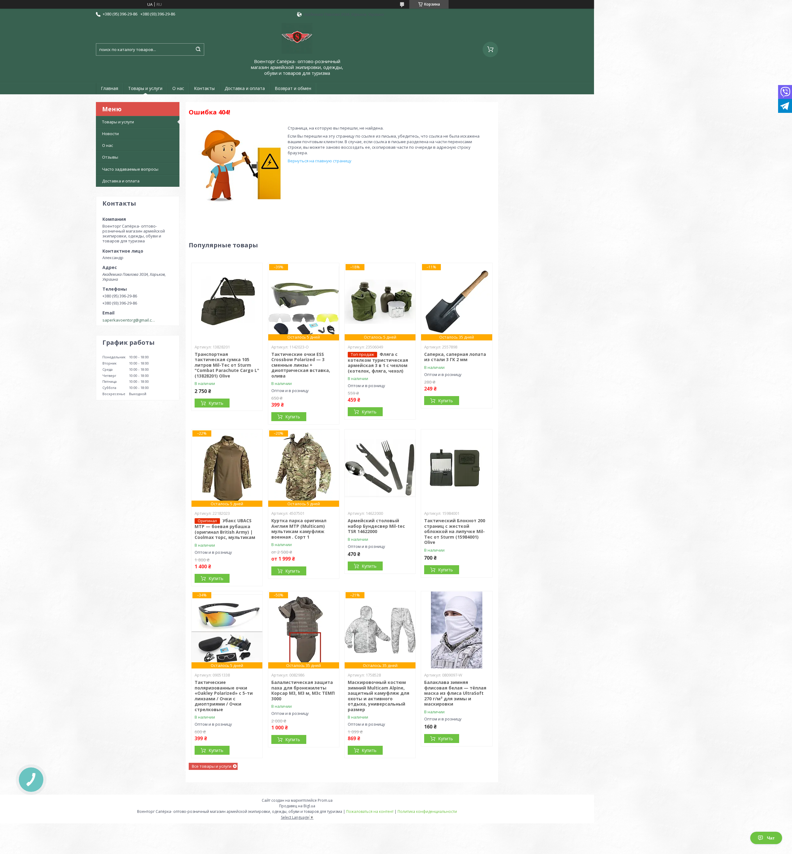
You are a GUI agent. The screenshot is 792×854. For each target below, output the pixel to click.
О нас (178, 88)
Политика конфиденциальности (427, 811)
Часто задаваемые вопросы (130, 169)
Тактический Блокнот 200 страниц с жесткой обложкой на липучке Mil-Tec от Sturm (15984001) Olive (454, 531)
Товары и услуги (145, 88)
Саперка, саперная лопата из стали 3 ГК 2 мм (455, 357)
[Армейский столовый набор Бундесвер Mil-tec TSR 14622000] (380, 468)
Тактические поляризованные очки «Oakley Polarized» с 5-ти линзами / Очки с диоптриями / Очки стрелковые (224, 695)
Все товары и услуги (211, 766)
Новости (110, 133)
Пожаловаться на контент (370, 811)
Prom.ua (325, 800)
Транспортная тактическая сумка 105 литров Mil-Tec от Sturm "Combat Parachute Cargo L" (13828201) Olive (227, 365)
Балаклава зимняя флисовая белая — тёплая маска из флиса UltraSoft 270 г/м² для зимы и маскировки (455, 693)
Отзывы (110, 157)
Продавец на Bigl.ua (297, 806)
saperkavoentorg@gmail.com (129, 320)
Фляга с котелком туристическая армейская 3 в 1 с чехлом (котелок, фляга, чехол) (378, 362)
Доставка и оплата (245, 88)
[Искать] (198, 49)
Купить (216, 403)
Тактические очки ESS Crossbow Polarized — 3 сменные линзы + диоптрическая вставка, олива (300, 365)
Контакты (204, 88)
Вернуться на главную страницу (319, 161)
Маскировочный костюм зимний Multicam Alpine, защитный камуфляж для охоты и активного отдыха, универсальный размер (378, 695)
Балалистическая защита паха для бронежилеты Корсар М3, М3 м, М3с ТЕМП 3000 (303, 690)
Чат (771, 837)
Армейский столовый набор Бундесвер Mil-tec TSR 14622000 (376, 526)
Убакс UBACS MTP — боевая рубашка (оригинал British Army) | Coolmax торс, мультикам (225, 529)
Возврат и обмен (293, 88)
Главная (109, 88)
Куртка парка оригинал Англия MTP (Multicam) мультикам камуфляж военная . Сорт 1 (298, 529)
